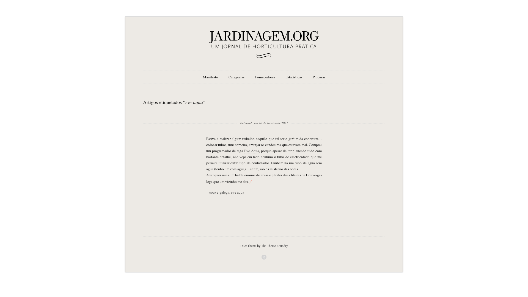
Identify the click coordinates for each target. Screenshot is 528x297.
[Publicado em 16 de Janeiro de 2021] (264, 114)
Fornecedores (265, 77)
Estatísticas (293, 77)
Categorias (236, 77)
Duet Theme (248, 245)
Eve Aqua (251, 150)
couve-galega (219, 192)
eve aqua (237, 192)
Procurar (319, 77)
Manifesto (210, 77)
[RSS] (264, 257)
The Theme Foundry (274, 245)
